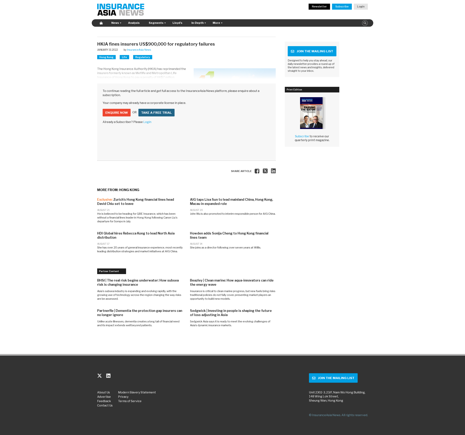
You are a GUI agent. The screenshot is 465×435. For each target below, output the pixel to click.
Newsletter (319, 6)
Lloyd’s (177, 23)
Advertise (104, 396)
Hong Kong (106, 57)
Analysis (134, 23)
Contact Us (105, 405)
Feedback (104, 401)
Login (361, 6)
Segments (156, 23)
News (115, 23)
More (216, 23)
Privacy (123, 396)
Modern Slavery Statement (137, 392)
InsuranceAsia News (139, 49)
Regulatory (142, 57)
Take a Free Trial (156, 112)
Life (124, 57)
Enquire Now (116, 112)
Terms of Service (129, 401)
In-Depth (197, 23)
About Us (103, 392)
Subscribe (342, 6)
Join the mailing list (315, 51)
